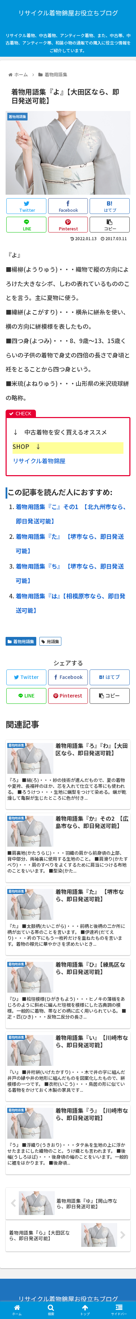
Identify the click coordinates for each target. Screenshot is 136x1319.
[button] (122, 873)
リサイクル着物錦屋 (39, 460)
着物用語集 (23, 641)
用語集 (53, 641)
